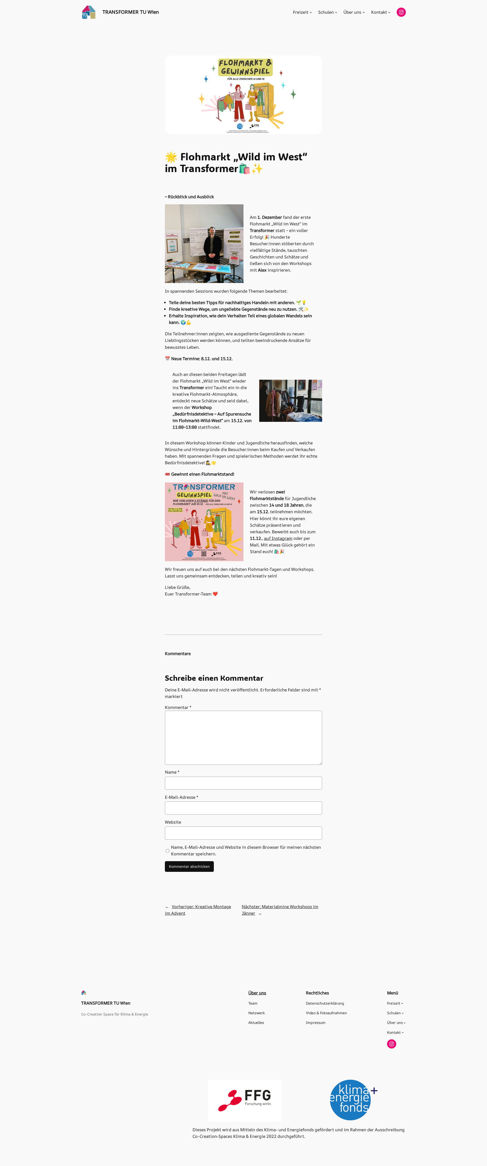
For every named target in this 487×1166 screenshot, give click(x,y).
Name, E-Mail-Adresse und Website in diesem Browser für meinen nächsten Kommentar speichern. (246, 850)
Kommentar (178, 707)
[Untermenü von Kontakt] (389, 12)
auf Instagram (278, 538)
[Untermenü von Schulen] (336, 12)
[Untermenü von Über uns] (363, 12)
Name (172, 772)
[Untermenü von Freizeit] (310, 12)
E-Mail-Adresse (181, 797)
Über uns (257, 993)
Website (173, 822)
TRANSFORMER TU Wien (130, 12)
